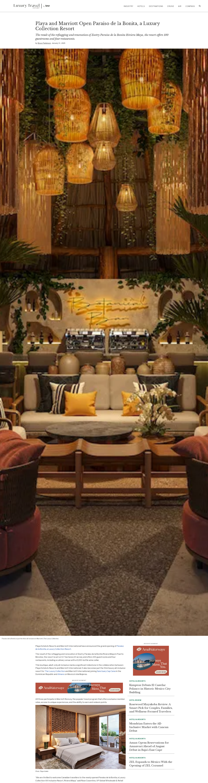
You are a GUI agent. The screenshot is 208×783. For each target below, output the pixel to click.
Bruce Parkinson (44, 43)
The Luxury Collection (55, 671)
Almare (61, 674)
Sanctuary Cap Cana (106, 671)
